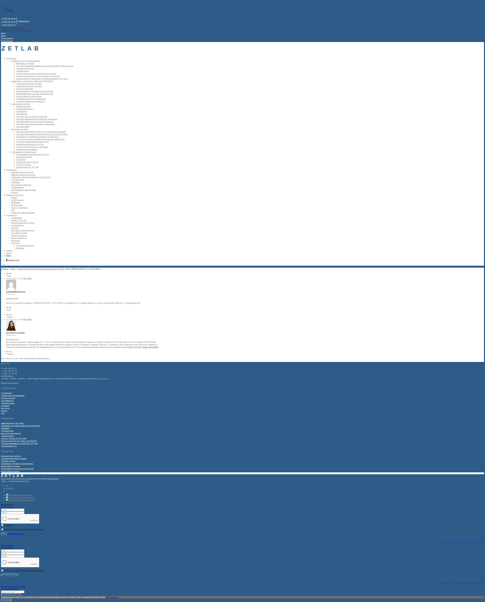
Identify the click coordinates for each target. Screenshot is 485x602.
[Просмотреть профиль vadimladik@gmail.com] (11, 289)
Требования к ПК (9, 446)
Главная (4, 269)
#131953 (27, 319)
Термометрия (7, 436)
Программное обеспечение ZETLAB (17, 468)
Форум (4, 410)
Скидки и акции (8, 398)
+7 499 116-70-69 (8, 21)
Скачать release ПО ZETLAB (13, 438)
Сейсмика (5, 428)
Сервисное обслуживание (13, 395)
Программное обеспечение (23, 152)
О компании (6, 393)
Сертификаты (7, 400)
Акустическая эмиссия (11, 433)
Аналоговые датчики (20, 104)
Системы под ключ (19, 129)
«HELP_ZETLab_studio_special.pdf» (142, 347)
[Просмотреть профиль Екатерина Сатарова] (11, 330)
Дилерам (5, 405)
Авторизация (7, 545)
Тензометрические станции (14, 458)
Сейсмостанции (8, 461)
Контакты (5, 408)
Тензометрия (7, 430)
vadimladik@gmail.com (15, 291)
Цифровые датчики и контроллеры (17, 463)
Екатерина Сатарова (15, 332)
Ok (106, 597)
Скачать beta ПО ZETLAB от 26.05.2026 (19, 441)
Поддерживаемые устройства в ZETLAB (19, 443)
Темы (12, 269)
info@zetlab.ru (24, 21)
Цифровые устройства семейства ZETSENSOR (32, 81)
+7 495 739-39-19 (8, 25)
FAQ (3, 413)
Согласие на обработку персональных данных (23, 529)
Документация (8, 403)
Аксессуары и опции (10, 471)
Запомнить (9, 525)
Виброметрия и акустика (12, 423)
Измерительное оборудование (25, 61)
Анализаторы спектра (11, 456)
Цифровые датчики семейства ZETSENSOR (20, 425)
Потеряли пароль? (15, 533)
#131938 (27, 278)
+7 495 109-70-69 (8, 18)
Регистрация (7, 507)
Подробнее (113, 597)
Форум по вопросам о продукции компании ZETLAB (40, 269)
